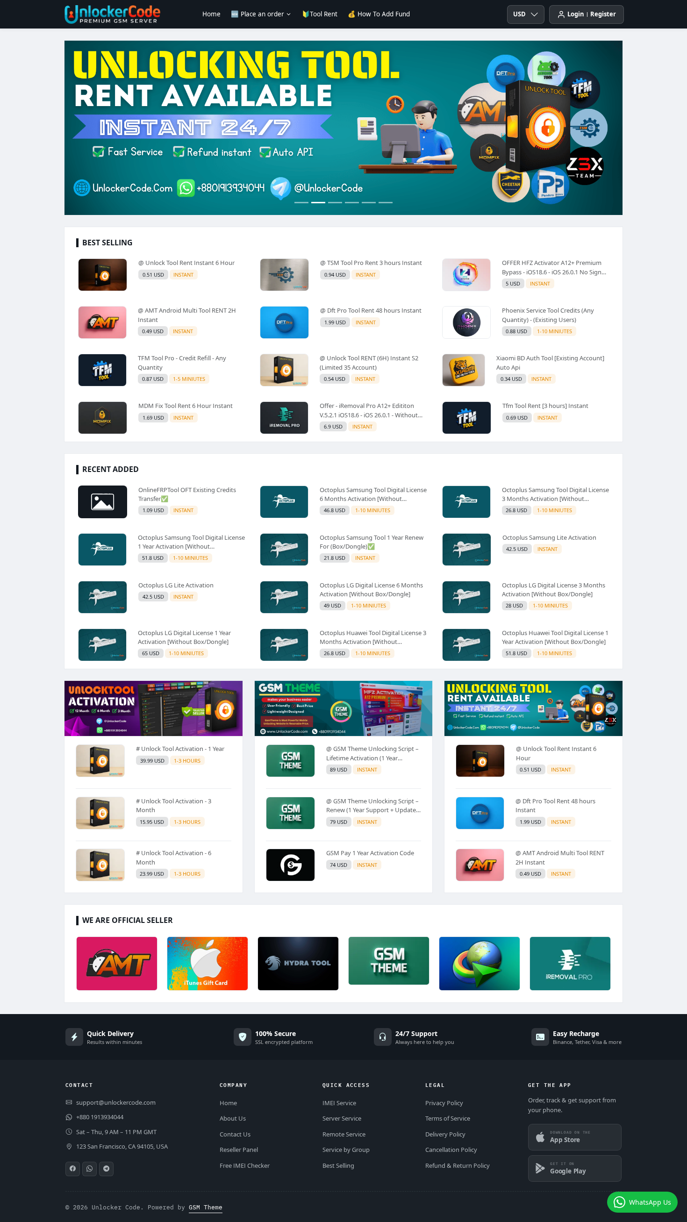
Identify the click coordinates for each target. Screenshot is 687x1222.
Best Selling (338, 1165)
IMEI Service (339, 1103)
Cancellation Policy (451, 1149)
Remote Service (343, 1134)
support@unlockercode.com (116, 1102)
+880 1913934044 (99, 1117)
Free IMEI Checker (245, 1165)
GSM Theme (205, 1207)
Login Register (591, 14)
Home (211, 14)
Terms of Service (447, 1118)
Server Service (341, 1118)
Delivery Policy (445, 1134)
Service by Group (346, 1149)
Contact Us (235, 1134)
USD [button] (519, 14)
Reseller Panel (239, 1149)
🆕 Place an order (257, 14)
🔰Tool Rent (319, 14)
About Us (233, 1118)
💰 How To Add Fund (379, 14)
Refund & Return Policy (457, 1165)
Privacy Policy (444, 1103)
